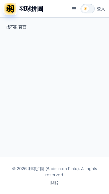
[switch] (88, 8)
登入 (101, 8)
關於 (55, 182)
